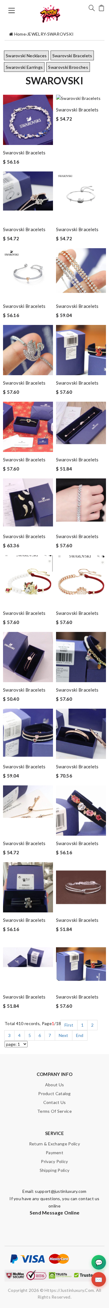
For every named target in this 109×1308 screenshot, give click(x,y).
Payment (54, 1152)
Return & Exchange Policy (54, 1143)
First (69, 1025)
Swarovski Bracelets (72, 55)
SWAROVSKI (60, 34)
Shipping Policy (55, 1170)
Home (20, 34)
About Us (54, 1084)
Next (63, 1035)
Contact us (54, 1102)
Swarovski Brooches (68, 67)
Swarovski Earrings (24, 67)
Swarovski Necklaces (26, 55)
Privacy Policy (54, 1161)
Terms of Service (54, 1111)
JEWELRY (36, 34)
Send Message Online (55, 1212)
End (80, 1035)
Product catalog (54, 1093)
